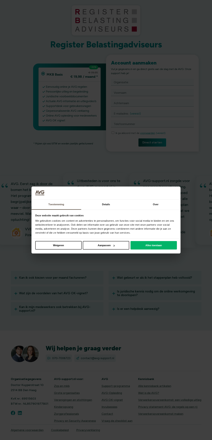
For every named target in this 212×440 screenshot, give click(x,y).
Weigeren (58, 245)
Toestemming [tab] (56, 204)
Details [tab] (106, 204)
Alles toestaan (153, 245)
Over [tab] (156, 204)
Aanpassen (104, 245)
